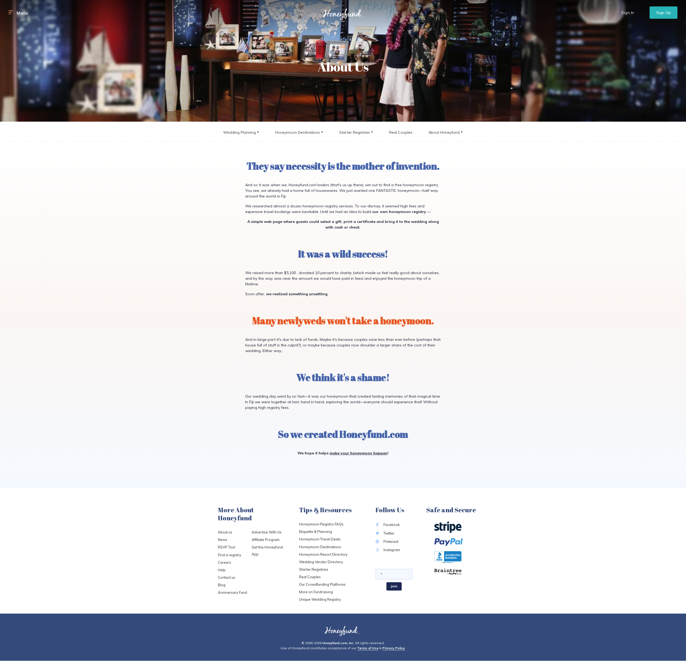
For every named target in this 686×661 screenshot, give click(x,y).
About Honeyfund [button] (444, 132)
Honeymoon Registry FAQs (321, 524)
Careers (224, 562)
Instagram (391, 550)
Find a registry (229, 555)
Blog (221, 585)
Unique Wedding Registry (320, 599)
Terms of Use (367, 648)
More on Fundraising (316, 592)
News (222, 539)
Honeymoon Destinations (320, 547)
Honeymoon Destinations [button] (297, 132)
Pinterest (390, 541)
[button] (11, 12)
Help (222, 570)
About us (225, 532)
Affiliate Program (265, 539)
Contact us (226, 577)
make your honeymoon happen (358, 453)
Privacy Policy (393, 648)
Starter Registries (313, 569)
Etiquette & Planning (315, 531)
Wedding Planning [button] (239, 132)
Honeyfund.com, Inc (337, 643)
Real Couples (400, 132)
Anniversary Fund (232, 592)
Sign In (627, 12)
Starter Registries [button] (354, 132)
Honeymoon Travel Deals (320, 539)
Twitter (388, 533)
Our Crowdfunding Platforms (322, 584)
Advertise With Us (267, 532)
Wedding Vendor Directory (321, 562)
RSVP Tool (226, 547)
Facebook (391, 524)
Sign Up (663, 12)
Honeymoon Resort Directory (323, 554)
